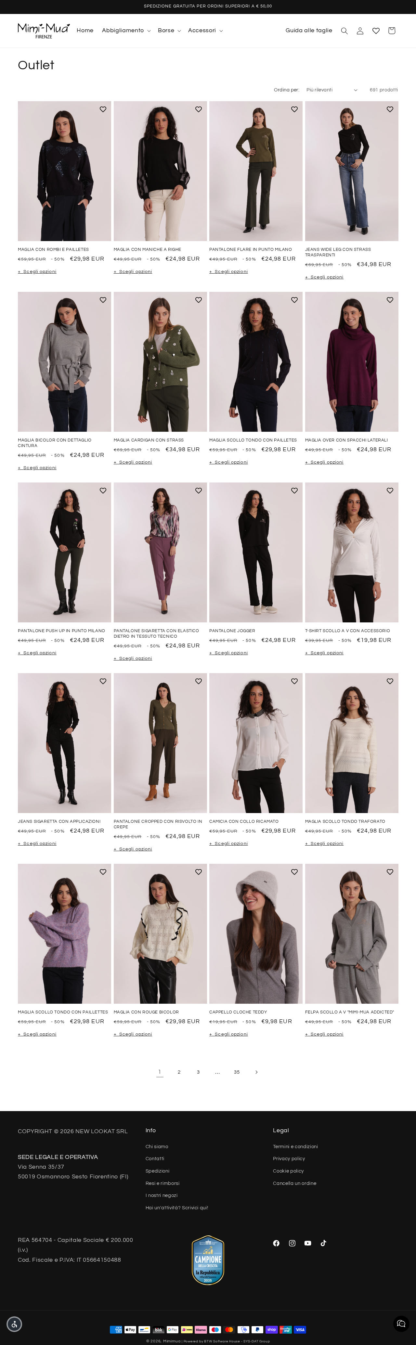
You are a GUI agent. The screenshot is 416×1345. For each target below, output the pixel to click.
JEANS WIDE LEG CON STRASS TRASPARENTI (338, 252)
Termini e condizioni (295, 1146)
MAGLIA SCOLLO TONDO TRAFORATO (345, 821)
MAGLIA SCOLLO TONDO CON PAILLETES (253, 440)
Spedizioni (158, 1171)
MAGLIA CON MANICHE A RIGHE (148, 249)
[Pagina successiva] (256, 1072)
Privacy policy (289, 1158)
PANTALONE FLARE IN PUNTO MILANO (250, 249)
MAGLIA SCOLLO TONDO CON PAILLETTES (63, 1012)
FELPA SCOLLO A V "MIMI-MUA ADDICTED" (350, 1012)
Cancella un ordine (294, 1183)
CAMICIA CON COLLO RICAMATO (244, 821)
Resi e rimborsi (163, 1183)
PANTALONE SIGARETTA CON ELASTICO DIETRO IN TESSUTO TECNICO (156, 634)
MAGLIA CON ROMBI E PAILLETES (53, 249)
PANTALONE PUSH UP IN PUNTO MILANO (61, 631)
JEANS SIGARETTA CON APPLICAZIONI (59, 821)
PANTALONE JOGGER (232, 631)
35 (237, 1072)
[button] (125, 31)
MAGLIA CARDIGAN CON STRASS (149, 440)
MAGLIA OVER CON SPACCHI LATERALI (346, 440)
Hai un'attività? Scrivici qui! (177, 1207)
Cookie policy (288, 1171)
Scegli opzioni (39, 271)
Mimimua (171, 1341)
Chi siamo (157, 1146)
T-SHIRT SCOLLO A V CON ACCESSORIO (347, 631)
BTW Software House (222, 1341)
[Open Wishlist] (376, 30)
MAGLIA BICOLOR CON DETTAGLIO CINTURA (55, 443)
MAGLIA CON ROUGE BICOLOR (146, 1012)
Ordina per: (286, 89)
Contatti (155, 1158)
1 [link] (160, 1072)
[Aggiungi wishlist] (103, 109)
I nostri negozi (162, 1195)
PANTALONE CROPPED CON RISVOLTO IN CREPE (158, 824)
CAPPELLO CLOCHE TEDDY (238, 1012)
